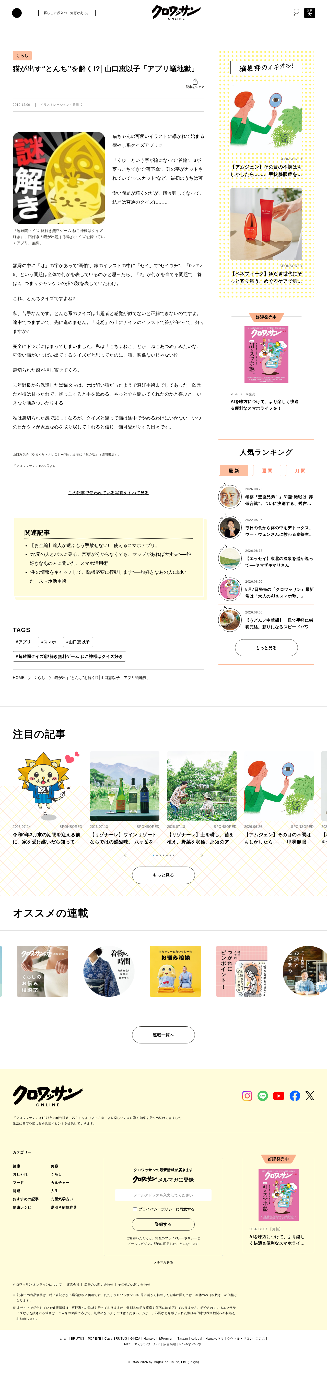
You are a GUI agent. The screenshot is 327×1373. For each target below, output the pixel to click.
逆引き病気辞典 (64, 1207)
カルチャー (60, 1183)
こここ (260, 1338)
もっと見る (266, 648)
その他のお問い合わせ (134, 1284)
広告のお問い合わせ (99, 1284)
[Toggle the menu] (17, 13)
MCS (128, 1344)
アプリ (23, 642)
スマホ (48, 642)
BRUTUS (78, 1338)
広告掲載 (169, 1344)
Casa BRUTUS (115, 1338)
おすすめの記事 (26, 1199)
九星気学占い (62, 1199)
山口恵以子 (78, 642)
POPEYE (94, 1338)
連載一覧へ (163, 1035)
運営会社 (73, 1284)
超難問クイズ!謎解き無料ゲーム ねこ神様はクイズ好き (69, 656)
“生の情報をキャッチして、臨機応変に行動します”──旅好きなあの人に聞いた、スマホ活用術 (108, 577)
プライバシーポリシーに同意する (166, 1209)
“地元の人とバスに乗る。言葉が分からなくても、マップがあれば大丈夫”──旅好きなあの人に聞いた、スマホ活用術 (110, 559)
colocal (196, 1338)
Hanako (150, 1338)
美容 (54, 1166)
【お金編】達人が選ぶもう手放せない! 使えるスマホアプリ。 (95, 545)
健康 (16, 1166)
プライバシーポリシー (181, 1238)
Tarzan (183, 1338)
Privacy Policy (190, 1344)
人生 (54, 1191)
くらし (22, 55)
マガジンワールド (147, 1344)
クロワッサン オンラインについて (38, 1284)
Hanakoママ (214, 1338)
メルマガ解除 (163, 1262)
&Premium (166, 1338)
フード (18, 1183)
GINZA (135, 1338)
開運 (16, 1191)
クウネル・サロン (240, 1338)
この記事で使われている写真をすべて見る (108, 493)
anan (63, 1338)
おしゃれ (20, 1174)
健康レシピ (22, 1207)
